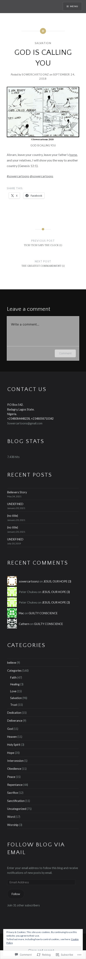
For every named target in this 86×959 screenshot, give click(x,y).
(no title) (12, 515)
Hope (10, 752)
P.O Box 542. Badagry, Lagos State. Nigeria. (20, 409)
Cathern (24, 624)
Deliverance (14, 720)
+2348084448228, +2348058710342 (30, 418)
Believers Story (17, 492)
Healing (15, 684)
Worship (12, 825)
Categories (14, 670)
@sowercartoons (41, 176)
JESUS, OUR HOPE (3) (57, 581)
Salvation (43, 43)
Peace (11, 776)
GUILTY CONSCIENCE (43, 613)
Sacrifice (12, 792)
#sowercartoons (18, 176)
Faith (13, 677)
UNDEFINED (15, 504)
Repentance (15, 784)
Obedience (14, 768)
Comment (65, 353)
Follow (16, 894)
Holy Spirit (13, 744)
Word (11, 816)
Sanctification (16, 801)
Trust (13, 704)
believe (11, 662)
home (73, 154)
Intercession (15, 760)
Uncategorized (16, 808)
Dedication (14, 712)
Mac (21, 613)
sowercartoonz (35, 74)
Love (13, 691)
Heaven (12, 736)
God (10, 728)
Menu (74, 6)
